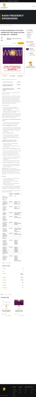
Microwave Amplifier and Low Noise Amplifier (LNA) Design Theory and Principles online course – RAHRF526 (6, 311)
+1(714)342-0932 (5, 395)
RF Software (10, 25)
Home (2, 25)
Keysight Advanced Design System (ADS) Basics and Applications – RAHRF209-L (19, 311)
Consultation (32, 389)
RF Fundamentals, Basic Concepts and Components (5, 198)
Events (32, 392)
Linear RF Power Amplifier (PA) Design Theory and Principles (5, 258)
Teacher (2, 39)
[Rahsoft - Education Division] (4, 6)
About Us (20, 389)
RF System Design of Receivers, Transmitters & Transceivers (5, 218)
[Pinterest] (8, 294)
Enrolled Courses (14, 393)
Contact (26, 389)
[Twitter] (6, 294)
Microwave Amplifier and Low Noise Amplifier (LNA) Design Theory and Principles (8, 89)
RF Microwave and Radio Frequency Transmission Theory (5, 208)
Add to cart (21, 43)
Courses (5, 25)
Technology (9, 39)
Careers (20, 392)
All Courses (14, 389)
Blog (25, 392)
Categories (8, 37)
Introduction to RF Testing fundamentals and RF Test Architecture (5, 224)
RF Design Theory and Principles (4, 213)
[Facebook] (4, 294)
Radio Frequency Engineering (12, 38)
